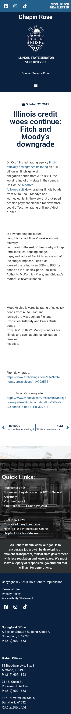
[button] (35, 85)
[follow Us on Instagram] (16, 6)
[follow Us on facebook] (7, 6)
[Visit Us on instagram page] (16, 606)
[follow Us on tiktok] (26, 6)
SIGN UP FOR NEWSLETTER (59, 6)
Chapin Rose (35, 16)
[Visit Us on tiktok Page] (26, 606)
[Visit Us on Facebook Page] (7, 606)
